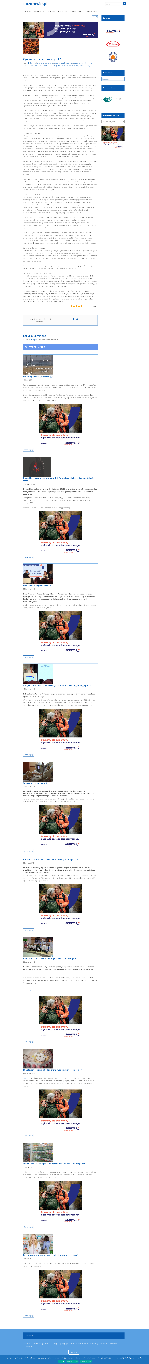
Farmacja (87, 66)
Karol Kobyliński (44, 66)
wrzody (76, 66)
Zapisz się (105, 79)
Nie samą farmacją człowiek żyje (38, 376)
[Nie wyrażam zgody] (147, 1359)
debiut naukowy (78, 63)
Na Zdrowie (32, 63)
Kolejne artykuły (60, 1324)
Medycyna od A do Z (39, 11)
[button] (101, 99)
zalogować (34, 340)
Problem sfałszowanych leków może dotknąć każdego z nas (50, 859)
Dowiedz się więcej (85, 1361)
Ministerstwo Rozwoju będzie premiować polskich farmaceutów (52, 1069)
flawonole (88, 63)
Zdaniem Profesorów (91, 11)
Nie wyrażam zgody (72, 1361)
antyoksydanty (48, 63)
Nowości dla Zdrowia (76, 11)
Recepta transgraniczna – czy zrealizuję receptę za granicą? (50, 1255)
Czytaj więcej (28, 450)
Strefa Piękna (51, 11)
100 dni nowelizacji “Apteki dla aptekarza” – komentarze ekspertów (54, 1163)
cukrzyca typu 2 (59, 63)
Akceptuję (61, 1361)
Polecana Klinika (62, 11)
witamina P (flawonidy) (65, 66)
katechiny (54, 66)
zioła (81, 66)
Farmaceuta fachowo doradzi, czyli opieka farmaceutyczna (50, 958)
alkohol (40, 63)
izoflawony (34, 66)
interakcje (26, 66)
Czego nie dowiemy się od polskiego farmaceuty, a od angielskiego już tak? (57, 685)
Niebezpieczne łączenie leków (37, 585)
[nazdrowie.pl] (40, 4)
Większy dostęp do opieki (35, 783)
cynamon (69, 63)
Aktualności (27, 11)
